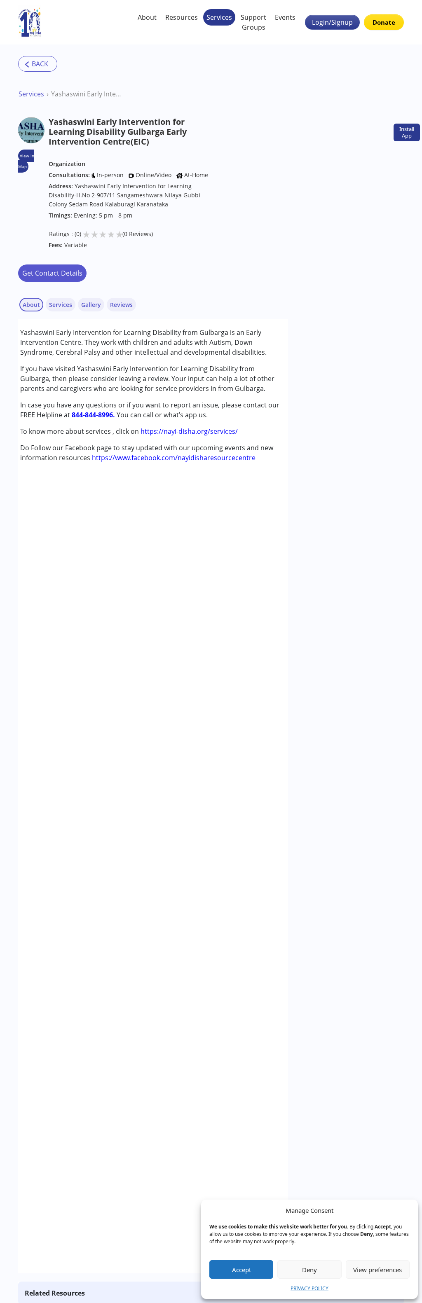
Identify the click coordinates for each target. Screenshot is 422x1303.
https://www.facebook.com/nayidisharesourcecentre (174, 457)
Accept (241, 1270)
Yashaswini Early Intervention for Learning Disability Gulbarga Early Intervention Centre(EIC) (87, 93)
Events (285, 17)
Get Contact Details (52, 273)
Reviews (121, 305)
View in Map (26, 161)
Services (219, 17)
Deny (309, 1270)
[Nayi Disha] (29, 22)
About (147, 17)
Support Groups (253, 22)
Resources (181, 17)
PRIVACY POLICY (309, 1288)
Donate (384, 22)
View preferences (377, 1270)
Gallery (91, 305)
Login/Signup (332, 22)
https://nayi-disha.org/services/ (189, 431)
